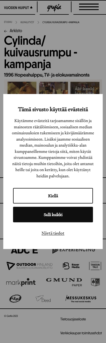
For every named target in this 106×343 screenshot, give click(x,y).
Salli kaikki (53, 214)
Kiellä (53, 196)
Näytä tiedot (53, 233)
